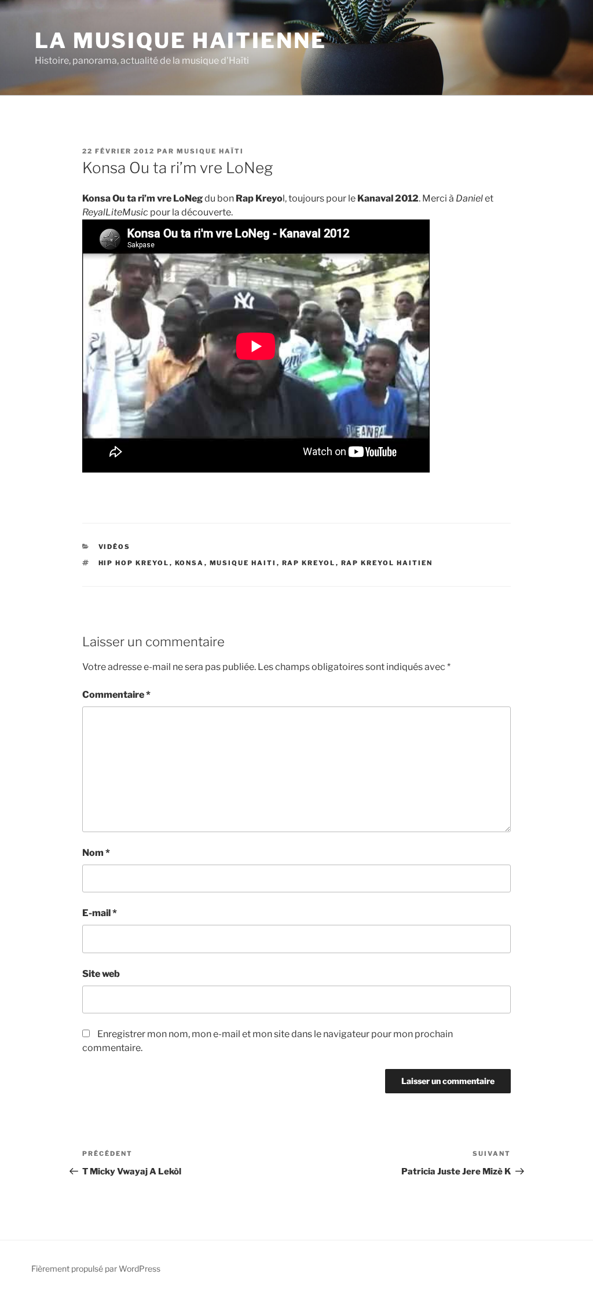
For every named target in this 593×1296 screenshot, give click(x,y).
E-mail (99, 912)
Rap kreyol (309, 563)
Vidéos (114, 547)
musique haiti (243, 563)
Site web (101, 973)
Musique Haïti (210, 151)
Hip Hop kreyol (134, 563)
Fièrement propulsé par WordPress (95, 1268)
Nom (96, 852)
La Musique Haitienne (181, 40)
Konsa (189, 563)
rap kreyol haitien (387, 563)
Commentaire (116, 694)
